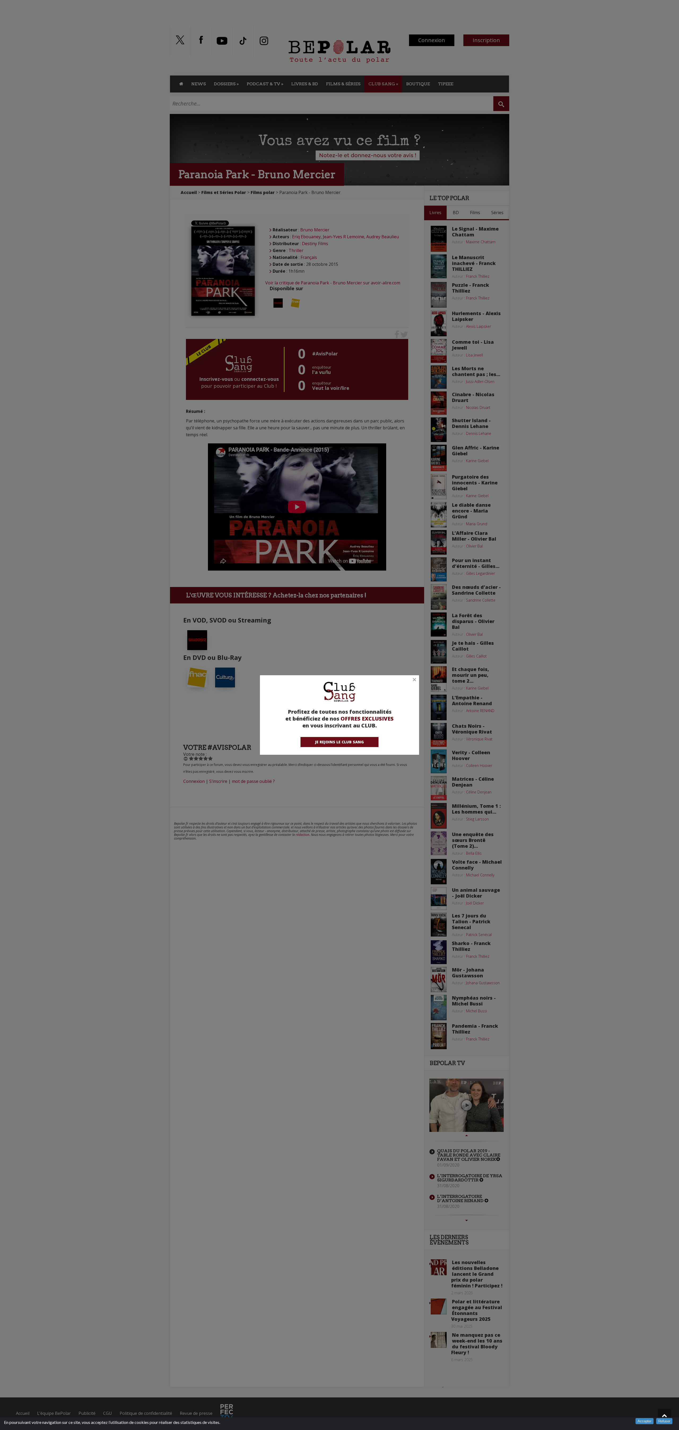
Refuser (664, 1421)
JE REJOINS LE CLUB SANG (339, 741)
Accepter (644, 1421)
